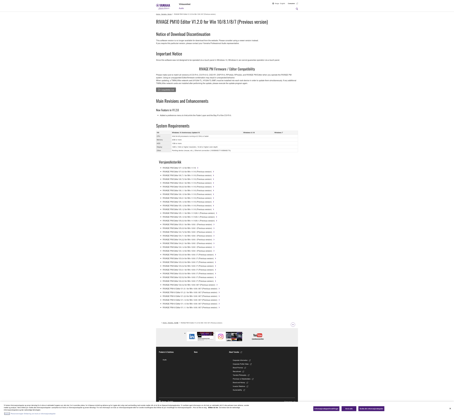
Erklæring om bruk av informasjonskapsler (40, 413)
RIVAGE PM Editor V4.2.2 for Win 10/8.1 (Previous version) (187, 239)
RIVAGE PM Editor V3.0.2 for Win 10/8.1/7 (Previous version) (188, 266)
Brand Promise (238, 367)
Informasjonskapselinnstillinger (326, 409)
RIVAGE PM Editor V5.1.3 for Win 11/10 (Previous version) (187, 205)
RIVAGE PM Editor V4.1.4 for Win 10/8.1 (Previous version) (187, 247)
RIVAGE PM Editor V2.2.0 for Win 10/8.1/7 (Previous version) (188, 281)
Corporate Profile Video (241, 364)
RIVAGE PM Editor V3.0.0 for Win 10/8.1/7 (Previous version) (188, 273)
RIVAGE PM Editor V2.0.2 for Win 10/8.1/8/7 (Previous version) (189, 284)
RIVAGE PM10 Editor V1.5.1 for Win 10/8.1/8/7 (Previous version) (190, 288)
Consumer (291, 3)
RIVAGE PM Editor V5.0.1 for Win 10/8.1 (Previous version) (187, 224)
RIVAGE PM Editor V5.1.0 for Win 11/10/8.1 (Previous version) (189, 216)
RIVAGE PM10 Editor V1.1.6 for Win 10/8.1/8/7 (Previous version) (190, 300)
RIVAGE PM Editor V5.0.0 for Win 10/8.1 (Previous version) (187, 228)
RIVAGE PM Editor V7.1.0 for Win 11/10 (179, 167)
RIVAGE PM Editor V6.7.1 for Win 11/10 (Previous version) (187, 175)
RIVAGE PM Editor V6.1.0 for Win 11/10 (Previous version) (187, 194)
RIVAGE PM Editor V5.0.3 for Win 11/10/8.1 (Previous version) (189, 220)
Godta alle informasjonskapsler (371, 409)
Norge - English (280, 3)
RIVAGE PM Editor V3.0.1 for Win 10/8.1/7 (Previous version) (188, 269)
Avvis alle (349, 409)
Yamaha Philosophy (239, 375)
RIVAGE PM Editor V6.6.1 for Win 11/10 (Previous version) (187, 183)
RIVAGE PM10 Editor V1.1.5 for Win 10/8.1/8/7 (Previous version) (190, 303)
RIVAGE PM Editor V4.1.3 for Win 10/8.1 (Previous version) (187, 250)
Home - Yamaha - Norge (164, 14)
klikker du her (213, 407)
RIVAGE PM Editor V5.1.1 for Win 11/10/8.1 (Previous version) (189, 213)
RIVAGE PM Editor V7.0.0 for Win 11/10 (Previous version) (187, 171)
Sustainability (237, 390)
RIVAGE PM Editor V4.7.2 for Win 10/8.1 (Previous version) (187, 232)
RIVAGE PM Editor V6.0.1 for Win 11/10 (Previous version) (187, 198)
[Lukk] (450, 408)
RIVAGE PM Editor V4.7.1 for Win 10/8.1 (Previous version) (187, 235)
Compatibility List (167, 90)
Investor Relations (239, 386)
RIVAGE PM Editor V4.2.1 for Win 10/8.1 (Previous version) (187, 243)
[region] (227, 409)
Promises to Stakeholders (242, 379)
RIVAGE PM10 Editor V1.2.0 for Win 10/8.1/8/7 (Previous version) (190, 296)
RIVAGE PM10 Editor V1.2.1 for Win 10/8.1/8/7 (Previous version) (190, 292)
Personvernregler (17, 413)
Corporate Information (240, 360)
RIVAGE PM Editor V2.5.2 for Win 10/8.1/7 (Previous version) (188, 277)
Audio (181, 8)
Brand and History (239, 382)
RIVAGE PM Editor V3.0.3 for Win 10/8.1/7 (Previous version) (188, 262)
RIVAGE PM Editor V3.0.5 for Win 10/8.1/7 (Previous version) (188, 254)
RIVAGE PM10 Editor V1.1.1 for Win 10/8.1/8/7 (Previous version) (190, 307)
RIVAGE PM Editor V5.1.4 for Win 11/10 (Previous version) (187, 201)
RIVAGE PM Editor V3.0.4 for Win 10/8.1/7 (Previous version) (188, 258)
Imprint (7, 413)
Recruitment (237, 371)
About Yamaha (234, 352)
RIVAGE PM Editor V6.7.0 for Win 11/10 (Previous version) (187, 179)
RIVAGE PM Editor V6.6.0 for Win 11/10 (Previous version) (187, 186)
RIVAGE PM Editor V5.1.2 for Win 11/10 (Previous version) (187, 209)
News (196, 352)
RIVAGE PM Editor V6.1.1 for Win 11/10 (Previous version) (187, 190)
